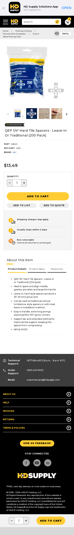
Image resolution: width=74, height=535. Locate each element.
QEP (15, 152)
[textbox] (16, 182)
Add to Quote (54, 205)
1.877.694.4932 (35, 360)
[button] (57, 22)
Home (5, 31)
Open (66, 8)
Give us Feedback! (37, 443)
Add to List (21, 205)
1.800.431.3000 (35, 370)
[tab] (17, 269)
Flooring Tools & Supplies (14, 34)
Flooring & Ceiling (23, 31)
